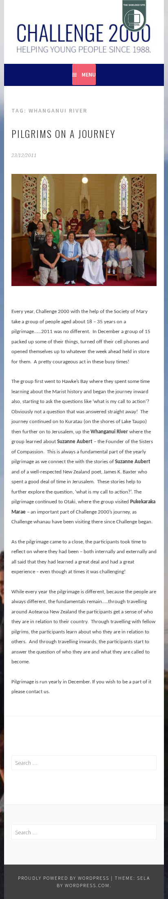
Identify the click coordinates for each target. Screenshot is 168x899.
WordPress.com (87, 885)
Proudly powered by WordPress (63, 878)
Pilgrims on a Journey (63, 133)
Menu (89, 74)
